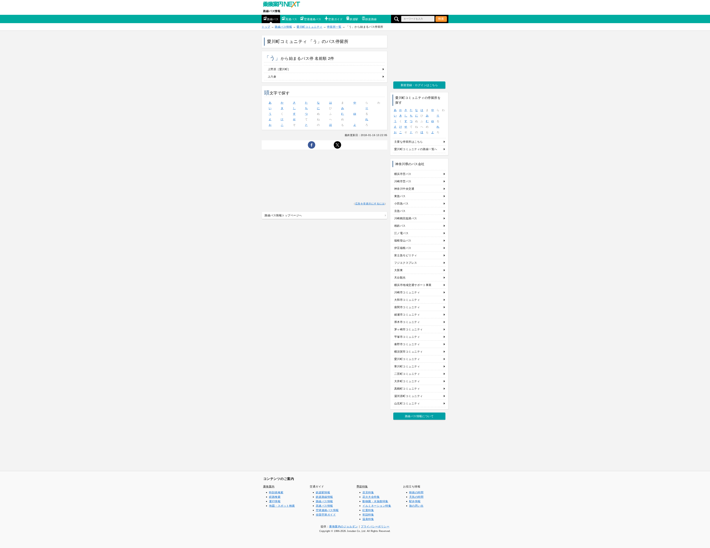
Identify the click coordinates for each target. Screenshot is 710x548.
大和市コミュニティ (407, 299)
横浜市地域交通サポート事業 (413, 284)
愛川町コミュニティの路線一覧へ (415, 149)
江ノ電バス (401, 233)
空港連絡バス (312, 19)
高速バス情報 (324, 505)
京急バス (400, 210)
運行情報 (274, 501)
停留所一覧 (334, 26)
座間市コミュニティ (407, 307)
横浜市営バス (402, 173)
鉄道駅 (354, 19)
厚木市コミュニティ (407, 322)
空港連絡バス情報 (327, 510)
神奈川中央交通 (404, 188)
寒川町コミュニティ (407, 366)
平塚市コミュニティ (407, 336)
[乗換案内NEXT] (283, 5)
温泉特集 (368, 519)
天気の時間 (416, 496)
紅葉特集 (368, 510)
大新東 (398, 270)
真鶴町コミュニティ (407, 388)
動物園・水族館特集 (375, 501)
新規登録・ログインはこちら (419, 85)
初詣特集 (368, 514)
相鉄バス (400, 225)
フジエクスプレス (405, 262)
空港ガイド (335, 19)
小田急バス (401, 203)
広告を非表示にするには (370, 203)
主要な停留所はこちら (408, 141)
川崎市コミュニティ (407, 292)
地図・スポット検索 (282, 505)
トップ (266, 26)
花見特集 (368, 492)
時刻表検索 (276, 492)
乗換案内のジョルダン (343, 526)
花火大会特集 (371, 496)
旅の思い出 (416, 505)
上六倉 (272, 76)
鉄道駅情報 (323, 492)
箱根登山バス (402, 240)
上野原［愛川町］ (279, 69)
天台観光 (400, 277)
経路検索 (274, 496)
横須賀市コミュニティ (408, 351)
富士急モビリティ (405, 255)
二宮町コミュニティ (407, 373)
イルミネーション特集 (376, 505)
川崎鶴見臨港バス (405, 218)
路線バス (272, 19)
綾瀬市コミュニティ (407, 314)
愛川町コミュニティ (309, 26)
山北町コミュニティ (407, 403)
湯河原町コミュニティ (408, 396)
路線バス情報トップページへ (283, 215)
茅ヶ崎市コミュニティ (408, 329)
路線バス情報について (419, 416)
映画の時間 (416, 492)
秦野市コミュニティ (407, 344)
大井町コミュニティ (407, 381)
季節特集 (362, 486)
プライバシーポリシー (375, 526)
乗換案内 (269, 486)
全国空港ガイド (326, 514)
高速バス (291, 19)
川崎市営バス (402, 181)
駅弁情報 (415, 501)
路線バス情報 (271, 11)
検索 (441, 18)
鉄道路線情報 (324, 496)
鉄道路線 (371, 19)
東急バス (400, 196)
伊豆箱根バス (402, 247)
